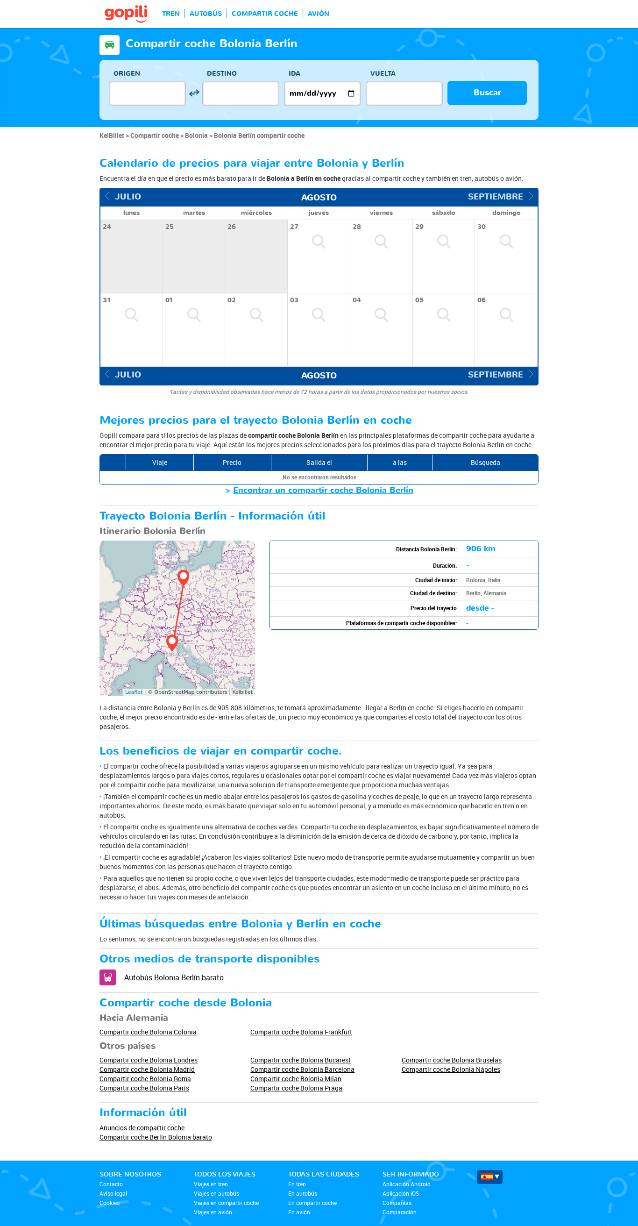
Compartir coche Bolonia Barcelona (302, 1069)
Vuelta (383, 73)
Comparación (400, 1212)
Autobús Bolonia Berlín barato (174, 977)
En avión (299, 1212)
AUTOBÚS (206, 13)
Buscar (487, 93)
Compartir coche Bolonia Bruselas (452, 1059)
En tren (297, 1184)
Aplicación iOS (401, 1193)
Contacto (111, 1184)
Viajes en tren (211, 1184)
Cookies (109, 1202)
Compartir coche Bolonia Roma (145, 1078)
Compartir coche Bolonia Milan (295, 1078)
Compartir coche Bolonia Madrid (147, 1069)
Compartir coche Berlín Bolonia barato (155, 1137)
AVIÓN (318, 13)
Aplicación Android (407, 1184)
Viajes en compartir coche (226, 1202)
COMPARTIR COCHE (265, 13)
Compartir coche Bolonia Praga (296, 1087)
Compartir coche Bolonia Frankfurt (301, 1031)
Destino (222, 73)
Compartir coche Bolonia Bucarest (300, 1059)
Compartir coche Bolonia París (144, 1087)
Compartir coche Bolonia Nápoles (451, 1069)
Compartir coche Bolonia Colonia (148, 1031)
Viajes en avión (213, 1212)
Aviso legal (113, 1193)
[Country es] (490, 1177)
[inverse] (194, 93)
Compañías (397, 1202)
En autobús (302, 1193)
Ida (294, 73)
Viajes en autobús (216, 1193)
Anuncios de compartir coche (141, 1127)
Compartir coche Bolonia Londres (148, 1059)
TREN (171, 13)
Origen (126, 73)
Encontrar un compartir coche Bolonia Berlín (323, 490)
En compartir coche (312, 1202)
